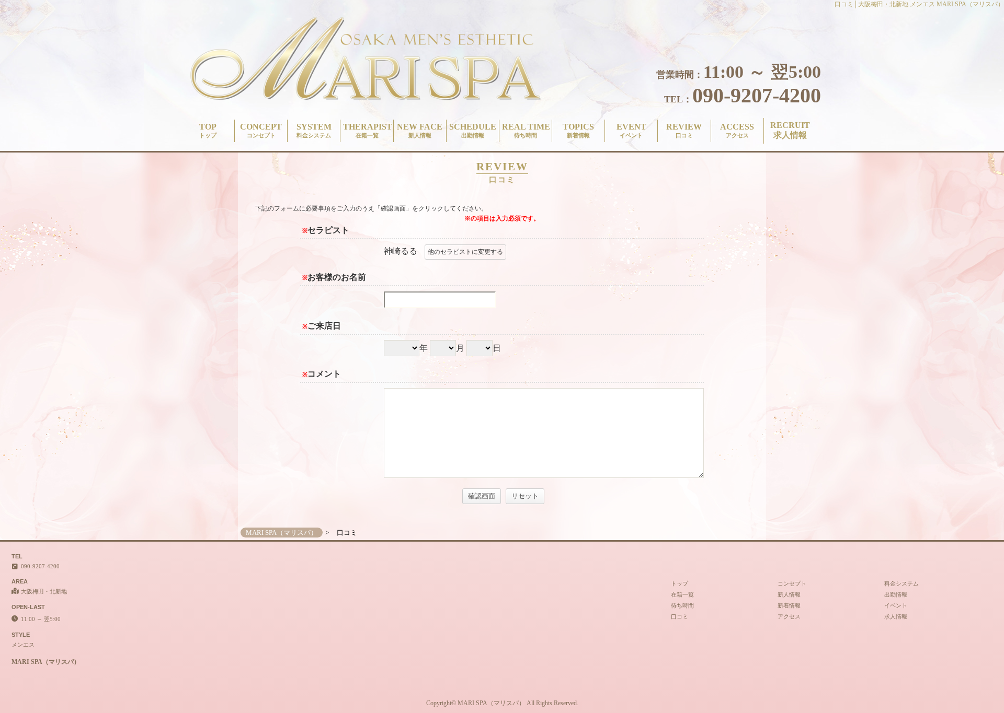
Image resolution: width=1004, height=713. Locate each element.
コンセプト (792, 583)
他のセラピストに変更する (465, 251)
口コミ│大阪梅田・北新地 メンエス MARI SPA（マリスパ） (919, 4)
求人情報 (895, 616)
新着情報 (789, 605)
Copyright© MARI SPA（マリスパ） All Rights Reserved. (502, 703)
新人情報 (789, 594)
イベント (895, 605)
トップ (679, 583)
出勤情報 (895, 594)
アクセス (789, 616)
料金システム (901, 583)
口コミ (679, 616)
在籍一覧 (682, 594)
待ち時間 (682, 605)
